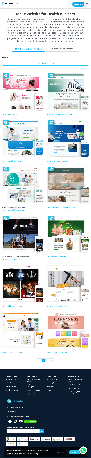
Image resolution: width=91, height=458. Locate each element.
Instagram (50, 390)
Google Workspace (12, 390)
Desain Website (11, 386)
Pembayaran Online (33, 390)
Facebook (50, 386)
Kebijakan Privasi (32, 394)
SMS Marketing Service (76, 385)
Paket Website (10, 383)
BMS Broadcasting (74, 388)
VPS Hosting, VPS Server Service (74, 393)
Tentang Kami (52, 379)
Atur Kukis (60, 452)
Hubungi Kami (52, 383)
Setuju (74, 452)
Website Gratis (11, 379)
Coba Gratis (78, 4)
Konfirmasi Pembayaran (30, 386)
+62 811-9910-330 (13, 412)
